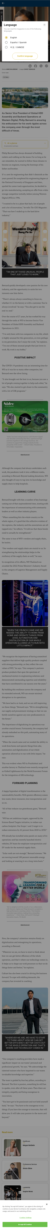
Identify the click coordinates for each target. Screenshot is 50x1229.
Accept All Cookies (25, 1224)
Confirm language (25, 56)
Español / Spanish (18, 42)
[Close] (47, 1204)
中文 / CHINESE (17, 47)
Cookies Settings (26, 1218)
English (13, 37)
